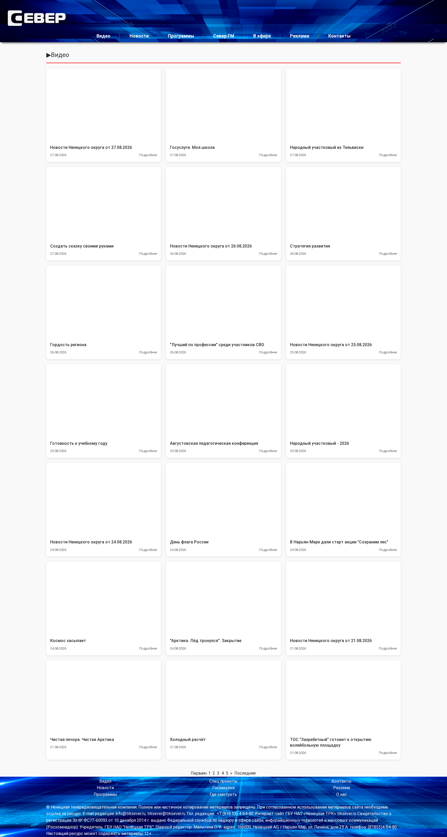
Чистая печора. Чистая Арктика (82, 739)
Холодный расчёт (188, 739)
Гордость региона (68, 344)
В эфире (262, 36)
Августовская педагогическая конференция (214, 443)
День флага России (189, 542)
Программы (181, 36)
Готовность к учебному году (78, 443)
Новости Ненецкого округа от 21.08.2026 (331, 640)
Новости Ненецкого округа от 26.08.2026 (211, 246)
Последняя (245, 773)
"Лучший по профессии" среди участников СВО (217, 344)
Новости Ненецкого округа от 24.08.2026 (91, 542)
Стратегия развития (310, 246)
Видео (103, 36)
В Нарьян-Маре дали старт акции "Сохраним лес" (339, 542)
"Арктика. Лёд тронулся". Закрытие (205, 640)
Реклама (299, 36)
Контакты (339, 36)
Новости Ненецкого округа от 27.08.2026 (91, 147)
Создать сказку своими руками (82, 246)
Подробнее (148, 155)
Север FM (223, 36)
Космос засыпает (68, 640)
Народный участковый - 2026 (319, 443)
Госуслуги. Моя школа (192, 147)
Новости (139, 36)
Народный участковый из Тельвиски (326, 147)
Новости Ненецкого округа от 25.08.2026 (331, 344)
